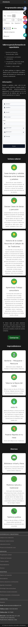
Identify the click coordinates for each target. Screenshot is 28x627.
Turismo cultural (4, 561)
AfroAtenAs (6, 2)
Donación (2, 602)
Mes (5, 15)
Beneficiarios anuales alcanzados (8, 592)
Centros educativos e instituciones (9, 582)
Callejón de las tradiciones (7, 537)
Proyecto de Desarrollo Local (8, 547)
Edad (4, 120)
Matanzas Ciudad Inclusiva (7, 541)
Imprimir (6, 37)
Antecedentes (4, 578)
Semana (9, 15)
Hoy (12, 23)
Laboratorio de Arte (5, 544)
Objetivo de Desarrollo (6, 575)
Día (14, 15)
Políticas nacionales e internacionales (10, 595)
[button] (14, 337)
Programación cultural (5, 554)
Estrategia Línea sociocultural (8, 588)
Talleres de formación (5, 558)
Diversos (2, 568)
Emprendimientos (4, 564)
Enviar (14, 146)
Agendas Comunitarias (6, 585)
